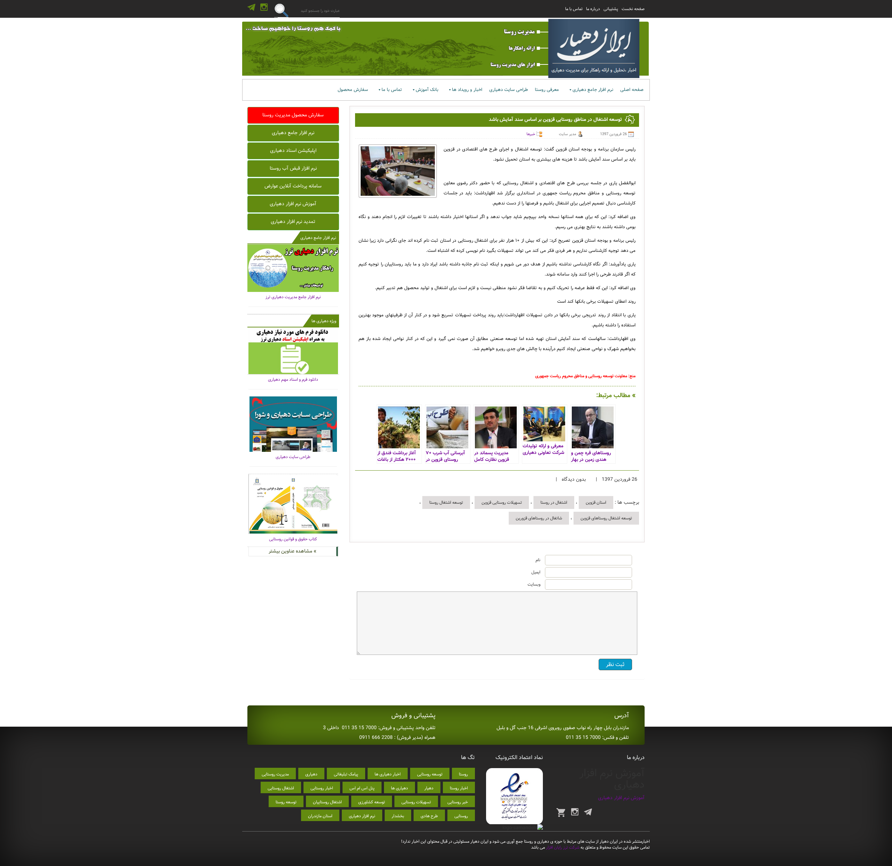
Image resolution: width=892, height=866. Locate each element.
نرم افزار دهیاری (362, 816)
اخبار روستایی (321, 788)
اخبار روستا (459, 788)
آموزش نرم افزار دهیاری (293, 204)
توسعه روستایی (430, 774)
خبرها (530, 134)
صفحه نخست (633, 9)
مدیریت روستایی (275, 774)
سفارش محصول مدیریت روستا (293, 115)
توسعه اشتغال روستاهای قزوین (606, 518)
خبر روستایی (457, 802)
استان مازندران (320, 816)
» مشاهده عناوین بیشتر (292, 551)
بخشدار (398, 816)
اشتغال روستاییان (327, 802)
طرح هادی (429, 816)
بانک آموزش (427, 89)
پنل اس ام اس (362, 788)
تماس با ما (574, 9)
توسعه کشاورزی (371, 802)
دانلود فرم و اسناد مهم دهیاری (293, 379)
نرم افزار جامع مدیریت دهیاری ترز (293, 297)
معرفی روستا (547, 89)
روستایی (461, 816)
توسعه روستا (286, 802)
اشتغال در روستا (553, 502)
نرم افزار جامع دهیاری (592, 89)
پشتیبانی (610, 9)
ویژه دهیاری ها (324, 321)
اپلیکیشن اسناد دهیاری (293, 150)
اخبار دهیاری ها (388, 774)
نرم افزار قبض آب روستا (293, 168)
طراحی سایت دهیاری (508, 89)
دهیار (428, 788)
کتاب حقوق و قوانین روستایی (293, 539)
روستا (463, 774)
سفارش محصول (353, 89)
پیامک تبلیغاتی (346, 774)
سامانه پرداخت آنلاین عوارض (293, 186)
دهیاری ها (399, 788)
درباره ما (593, 9)
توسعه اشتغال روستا (446, 502)
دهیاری (311, 774)
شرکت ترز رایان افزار (562, 847)
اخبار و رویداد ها (467, 89)
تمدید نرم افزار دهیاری (293, 221)
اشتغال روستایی (281, 788)
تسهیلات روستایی (416, 802)
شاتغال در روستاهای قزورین (539, 518)
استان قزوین (596, 502)
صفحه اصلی (632, 89)
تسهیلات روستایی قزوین (502, 502)
